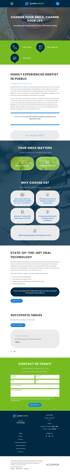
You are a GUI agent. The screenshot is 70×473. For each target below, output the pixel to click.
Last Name (38, 376)
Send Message (34, 405)
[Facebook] (46, 436)
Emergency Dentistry (20, 442)
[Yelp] (52, 436)
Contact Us (16, 301)
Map (49, 420)
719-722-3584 (20, 423)
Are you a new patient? (16, 385)
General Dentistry (20, 445)
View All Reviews (17, 325)
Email (37, 380)
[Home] (34, 4)
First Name (13, 376)
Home (20, 436)
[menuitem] (12, 469)
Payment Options (20, 448)
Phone (12, 380)
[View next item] (14, 351)
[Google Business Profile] (49, 436)
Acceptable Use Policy (15, 400)
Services (20, 439)
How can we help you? (16, 390)
